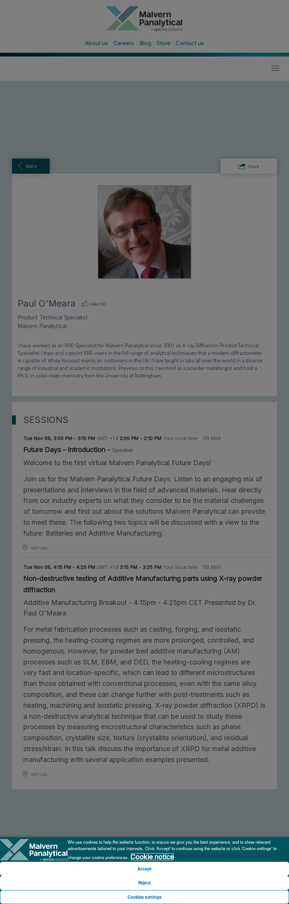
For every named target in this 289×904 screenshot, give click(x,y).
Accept (144, 869)
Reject (144, 883)
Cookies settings (145, 897)
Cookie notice (152, 857)
